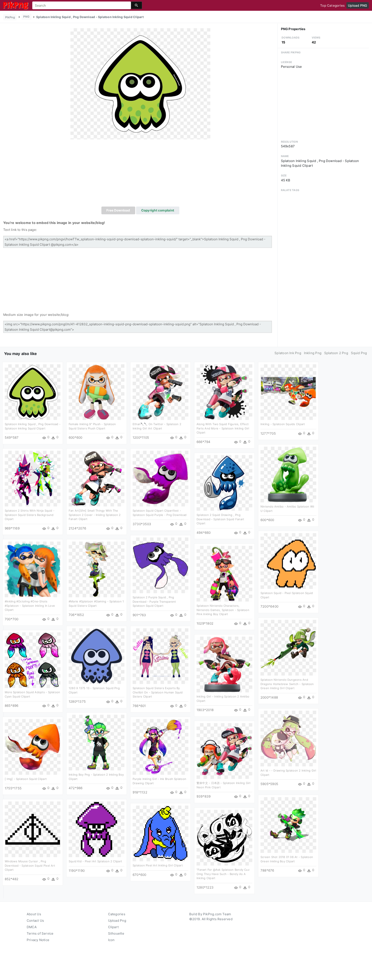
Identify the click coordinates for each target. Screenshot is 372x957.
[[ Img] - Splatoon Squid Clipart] (32, 747)
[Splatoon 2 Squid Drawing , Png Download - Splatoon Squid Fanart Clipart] (224, 483)
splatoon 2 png (336, 353)
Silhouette (116, 933)
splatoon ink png (287, 353)
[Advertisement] (140, 174)
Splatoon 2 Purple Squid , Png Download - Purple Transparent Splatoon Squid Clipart (154, 601)
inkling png (312, 353)
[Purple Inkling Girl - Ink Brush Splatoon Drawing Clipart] (160, 747)
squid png (359, 353)
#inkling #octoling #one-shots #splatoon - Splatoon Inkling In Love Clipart (30, 605)
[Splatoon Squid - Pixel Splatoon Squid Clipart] (288, 561)
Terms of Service (40, 933)
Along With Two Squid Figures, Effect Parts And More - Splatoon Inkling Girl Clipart (223, 428)
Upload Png (117, 920)
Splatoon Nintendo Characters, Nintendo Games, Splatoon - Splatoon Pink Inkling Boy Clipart (223, 610)
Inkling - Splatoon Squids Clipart (282, 424)
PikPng (10, 17)
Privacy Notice (38, 940)
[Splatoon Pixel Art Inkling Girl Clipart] (160, 833)
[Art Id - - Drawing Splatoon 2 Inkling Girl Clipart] (288, 738)
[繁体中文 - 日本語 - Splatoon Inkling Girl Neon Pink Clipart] (224, 751)
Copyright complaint (157, 210)
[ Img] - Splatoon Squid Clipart (26, 779)
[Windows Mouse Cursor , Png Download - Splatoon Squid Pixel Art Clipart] (32, 829)
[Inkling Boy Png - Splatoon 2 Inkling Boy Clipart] (96, 742)
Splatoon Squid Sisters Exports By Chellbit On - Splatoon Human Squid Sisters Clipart (158, 692)
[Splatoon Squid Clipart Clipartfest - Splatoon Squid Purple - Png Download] (160, 478)
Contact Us (35, 920)
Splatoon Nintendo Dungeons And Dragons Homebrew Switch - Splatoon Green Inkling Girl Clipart (287, 684)
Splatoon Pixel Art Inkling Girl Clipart (158, 865)
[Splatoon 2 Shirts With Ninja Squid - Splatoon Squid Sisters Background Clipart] (32, 478)
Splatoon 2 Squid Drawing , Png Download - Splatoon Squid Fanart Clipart (220, 519)
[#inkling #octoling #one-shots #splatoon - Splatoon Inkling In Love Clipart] (32, 569)
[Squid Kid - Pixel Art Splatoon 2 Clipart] (96, 829)
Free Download (118, 210)
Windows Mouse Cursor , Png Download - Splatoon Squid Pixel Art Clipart (30, 865)
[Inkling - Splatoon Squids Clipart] (288, 392)
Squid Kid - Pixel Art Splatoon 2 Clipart (95, 861)
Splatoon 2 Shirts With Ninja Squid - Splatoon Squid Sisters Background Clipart (29, 515)
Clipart (113, 927)
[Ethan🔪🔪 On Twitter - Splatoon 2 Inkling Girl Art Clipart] (160, 392)
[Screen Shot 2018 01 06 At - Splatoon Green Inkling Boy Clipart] (288, 825)
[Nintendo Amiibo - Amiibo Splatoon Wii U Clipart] (288, 474)
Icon (111, 940)
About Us (34, 914)
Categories (116, 914)
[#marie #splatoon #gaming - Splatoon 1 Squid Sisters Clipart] (96, 569)
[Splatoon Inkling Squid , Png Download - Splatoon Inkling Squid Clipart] (140, 84)
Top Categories (332, 5)
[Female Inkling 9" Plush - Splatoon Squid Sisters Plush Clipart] (96, 392)
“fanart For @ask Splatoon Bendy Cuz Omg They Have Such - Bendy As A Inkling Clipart (223, 874)
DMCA (32, 927)
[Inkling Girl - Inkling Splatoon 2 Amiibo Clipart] (224, 664)
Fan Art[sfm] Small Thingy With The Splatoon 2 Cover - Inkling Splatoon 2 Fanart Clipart (95, 515)
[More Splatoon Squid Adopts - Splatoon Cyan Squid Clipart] (32, 660)
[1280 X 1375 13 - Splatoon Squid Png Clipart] (96, 656)
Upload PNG (357, 5)
